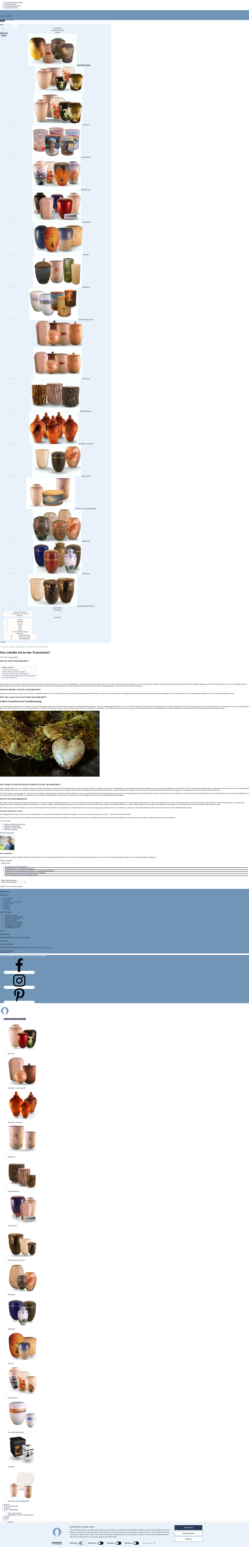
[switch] (100, 1543)
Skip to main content (10, 4)
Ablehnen (188, 1539)
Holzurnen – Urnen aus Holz (13, 902)
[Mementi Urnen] (14, 29)
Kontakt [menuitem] (6, 1519)
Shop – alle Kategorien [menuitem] (11, 1506)
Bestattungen (10, 833)
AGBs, (45, 947)
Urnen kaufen (8, 898)
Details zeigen (147, 1543)
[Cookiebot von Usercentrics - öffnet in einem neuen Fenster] (56, 1543)
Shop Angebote (13, 829)
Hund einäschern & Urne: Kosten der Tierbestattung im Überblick (25, 872)
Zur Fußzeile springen (10, 7)
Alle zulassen (188, 1527)
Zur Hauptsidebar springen (12, 6)
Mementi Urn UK (5, 952)
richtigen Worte (98, 808)
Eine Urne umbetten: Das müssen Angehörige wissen (21, 875)
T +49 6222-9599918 (6, 944)
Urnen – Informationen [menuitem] (11, 1510)
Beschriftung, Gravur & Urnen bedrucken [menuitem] (20, 1515)
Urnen (6, 1019)
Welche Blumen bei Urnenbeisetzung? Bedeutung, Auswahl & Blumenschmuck (29, 870)
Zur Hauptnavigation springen (13, 2)
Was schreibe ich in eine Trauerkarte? (16, 866)
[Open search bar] (124, 31)
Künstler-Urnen (9, 903)
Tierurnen (7, 907)
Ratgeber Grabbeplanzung (12, 826)
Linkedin (9, 860)
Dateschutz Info (37, 947)
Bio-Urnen (7, 900)
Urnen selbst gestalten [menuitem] (14, 1513)
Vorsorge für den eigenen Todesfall (14, 824)
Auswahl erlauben (188, 1533)
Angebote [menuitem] (7, 1508)
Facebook (3, 860)
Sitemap (50, 947)
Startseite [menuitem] (6, 1504)
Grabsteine (7, 909)
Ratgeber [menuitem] (6, 1516)
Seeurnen (7, 828)
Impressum (28, 947)
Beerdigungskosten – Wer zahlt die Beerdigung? (20, 868)
